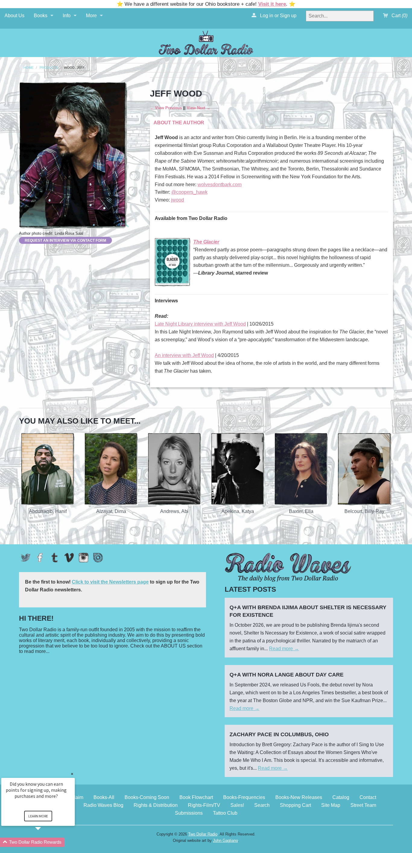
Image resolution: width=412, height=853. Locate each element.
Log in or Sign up (277, 15)
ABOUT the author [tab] (179, 122)
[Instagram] (83, 557)
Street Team (363, 805)
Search (262, 805)
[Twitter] (25, 557)
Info (67, 15)
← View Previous (166, 108)
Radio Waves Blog (103, 805)
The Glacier (206, 241)
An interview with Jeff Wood (184, 355)
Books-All (103, 797)
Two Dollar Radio (202, 834)
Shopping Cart (295, 805)
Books (40, 15)
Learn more (38, 816)
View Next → (198, 108)
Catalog (340, 797)
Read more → (284, 648)
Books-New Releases (298, 797)
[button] (45, 842)
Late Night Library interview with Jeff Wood (200, 323)
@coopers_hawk (189, 192)
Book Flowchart (196, 797)
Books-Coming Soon (147, 797)
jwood (177, 199)
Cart (398, 15)
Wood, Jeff (74, 67)
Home (28, 67)
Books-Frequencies (244, 797)
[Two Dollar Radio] (206, 42)
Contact (368, 797)
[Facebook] (40, 557)
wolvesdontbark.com (220, 184)
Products (49, 67)
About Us (14, 15)
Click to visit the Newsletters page (110, 581)
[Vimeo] (69, 557)
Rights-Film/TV (204, 805)
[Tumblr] (54, 557)
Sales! (237, 805)
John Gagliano (225, 840)
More (91, 15)
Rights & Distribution (156, 805)
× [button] (72, 774)
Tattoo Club (225, 813)
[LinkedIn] (98, 557)
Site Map (330, 805)
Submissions (189, 813)
